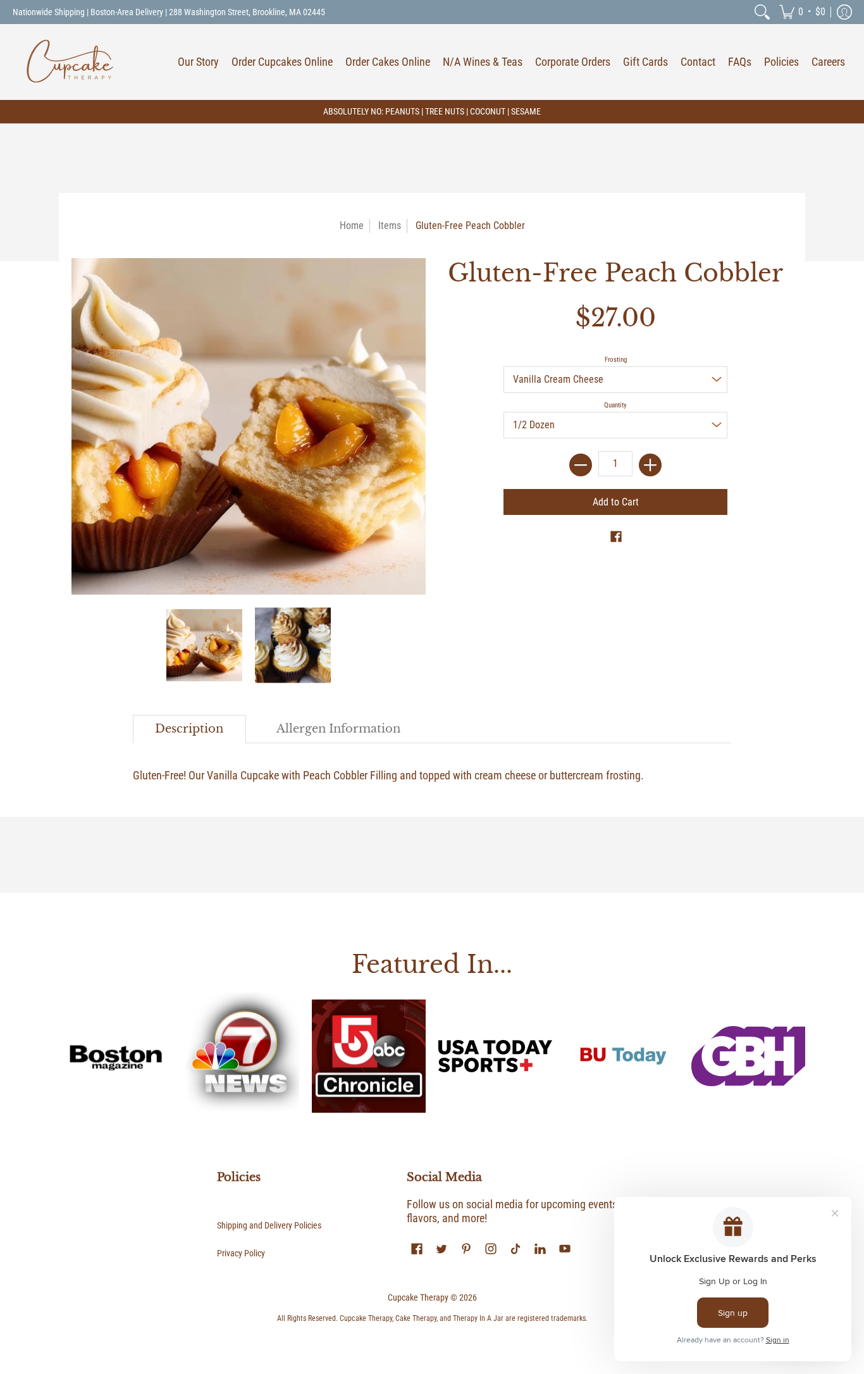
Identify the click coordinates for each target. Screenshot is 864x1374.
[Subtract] (580, 465)
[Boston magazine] (116, 1056)
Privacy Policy (241, 1253)
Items (389, 226)
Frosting (616, 360)
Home (352, 226)
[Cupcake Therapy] (70, 62)
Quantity (615, 405)
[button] (802, 12)
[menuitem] (762, 12)
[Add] (650, 465)
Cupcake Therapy (418, 1297)
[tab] (190, 729)
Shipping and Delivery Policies (269, 1225)
